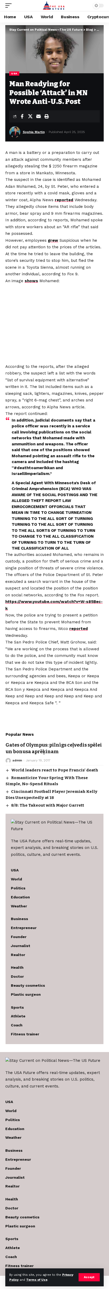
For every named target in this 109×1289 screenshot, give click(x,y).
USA (14, 73)
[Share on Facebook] (22, 116)
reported (64, 200)
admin (17, 760)
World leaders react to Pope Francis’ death (54, 770)
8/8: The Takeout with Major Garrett (47, 805)
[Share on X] (30, 116)
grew (53, 240)
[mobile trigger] (9, 5)
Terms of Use (36, 1280)
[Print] (46, 116)
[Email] (38, 116)
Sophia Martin (34, 132)
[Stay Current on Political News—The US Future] (54, 5)
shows (31, 280)
